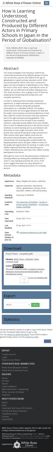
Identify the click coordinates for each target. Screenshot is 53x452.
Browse (5, 380)
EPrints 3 (35, 434)
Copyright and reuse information (17, 408)
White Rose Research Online (15, 367)
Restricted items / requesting (15, 389)
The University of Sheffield (26, 202)
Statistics (6, 395)
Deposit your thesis (11, 360)
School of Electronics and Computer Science (30, 436)
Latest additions (9, 386)
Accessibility (7, 419)
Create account (9, 354)
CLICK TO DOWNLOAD (38, 278)
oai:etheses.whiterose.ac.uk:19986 (33, 232)
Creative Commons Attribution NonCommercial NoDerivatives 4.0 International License (25, 271)
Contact (5, 416)
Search (5, 383)
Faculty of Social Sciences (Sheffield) (31, 203)
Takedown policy (9, 413)
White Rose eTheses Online (23, 3)
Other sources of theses (13, 392)
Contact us (29, 337)
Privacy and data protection (14, 411)
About (5, 402)
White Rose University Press (15, 370)
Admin (47, 341)
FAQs (4, 405)
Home (4, 378)
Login (4, 357)
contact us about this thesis (18, 334)
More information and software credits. (35, 438)
